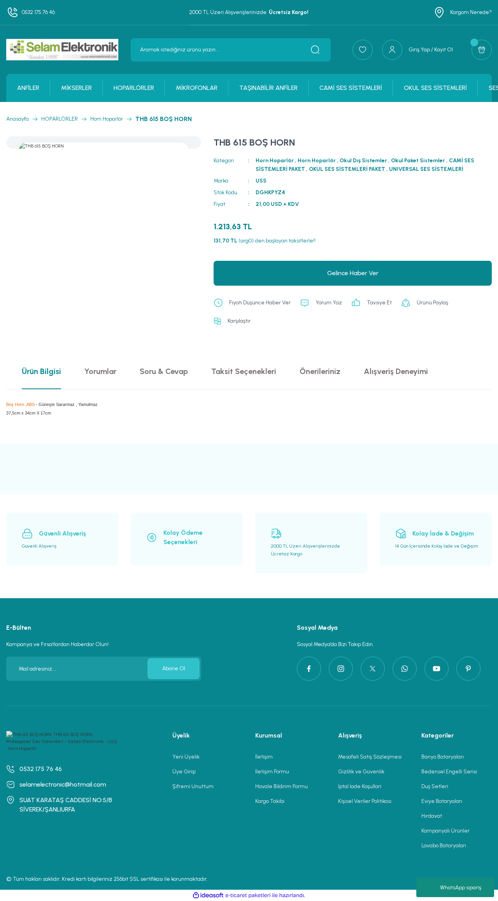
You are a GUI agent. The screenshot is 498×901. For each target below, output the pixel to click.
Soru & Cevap (164, 371)
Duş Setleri (434, 786)
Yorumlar (100, 371)
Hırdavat (431, 816)
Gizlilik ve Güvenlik (361, 771)
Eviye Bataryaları (441, 801)
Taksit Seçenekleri (243, 371)
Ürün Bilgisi (41, 371)
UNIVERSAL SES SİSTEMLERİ (426, 169)
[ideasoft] (208, 895)
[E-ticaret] (248, 895)
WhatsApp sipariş (460, 887)
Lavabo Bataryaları (443, 845)
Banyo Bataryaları (442, 756)
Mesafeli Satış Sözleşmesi (370, 756)
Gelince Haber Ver (353, 273)
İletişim (264, 756)
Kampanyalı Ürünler (445, 830)
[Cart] (482, 50)
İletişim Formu (272, 771)
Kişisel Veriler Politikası (364, 801)
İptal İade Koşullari (359, 786)
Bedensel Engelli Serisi (449, 771)
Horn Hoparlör (275, 160)
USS (261, 180)
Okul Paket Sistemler (418, 160)
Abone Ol (173, 668)
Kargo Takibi (269, 801)
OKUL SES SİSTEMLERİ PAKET (347, 169)
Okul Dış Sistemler (363, 160)
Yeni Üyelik (186, 756)
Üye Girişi (184, 771)
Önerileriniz (320, 371)
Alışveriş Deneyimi (396, 371)
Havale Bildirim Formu (281, 786)
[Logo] (62, 49)
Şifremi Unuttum (193, 786)
